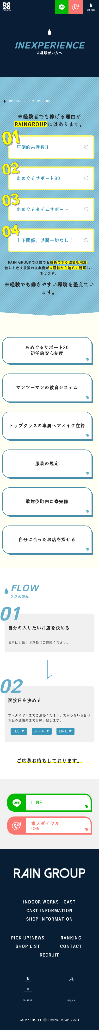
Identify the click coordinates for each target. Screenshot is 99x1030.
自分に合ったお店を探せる (47, 539)
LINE (63, 731)
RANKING (71, 938)
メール (39, 731)
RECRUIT (49, 955)
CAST (70, 902)
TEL (16, 731)
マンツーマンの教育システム (47, 387)
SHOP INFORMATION (49, 919)
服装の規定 (47, 463)
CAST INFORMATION (49, 910)
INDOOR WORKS (41, 902)
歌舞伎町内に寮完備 (47, 501)
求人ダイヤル (45, 825)
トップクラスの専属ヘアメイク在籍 (47, 425)
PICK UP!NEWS (28, 938)
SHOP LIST (28, 946)
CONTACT (71, 946)
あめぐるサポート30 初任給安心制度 (47, 350)
